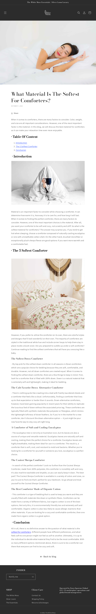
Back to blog (50, 556)
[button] (5, 12)
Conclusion (21, 150)
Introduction (21, 143)
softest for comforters (21, 532)
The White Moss (12, 595)
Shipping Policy (38, 599)
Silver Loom (11, 599)
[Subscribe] (32, 577)
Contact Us (36, 595)
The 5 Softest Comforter (26, 146)
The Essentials (12, 603)
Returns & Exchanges (40, 603)
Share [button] (16, 113)
